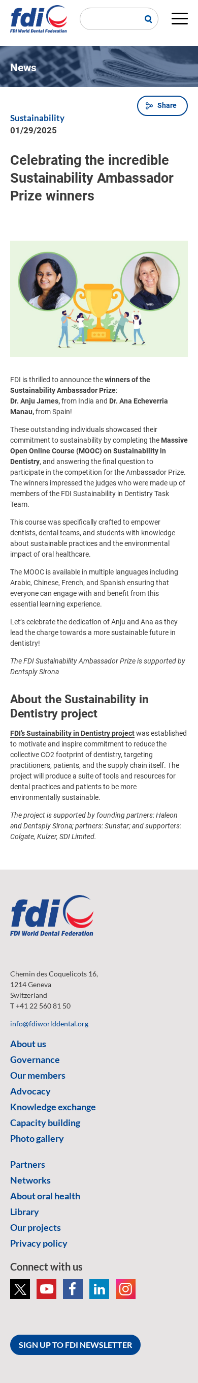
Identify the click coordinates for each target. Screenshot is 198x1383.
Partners (27, 1164)
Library (24, 1211)
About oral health (45, 1195)
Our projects (35, 1227)
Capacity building (45, 1122)
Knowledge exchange (53, 1106)
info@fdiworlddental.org (49, 1023)
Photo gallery (37, 1138)
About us (28, 1043)
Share (167, 105)
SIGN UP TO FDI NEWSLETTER (75, 1344)
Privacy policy (39, 1243)
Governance (35, 1059)
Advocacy (30, 1091)
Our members (37, 1075)
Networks (30, 1180)
